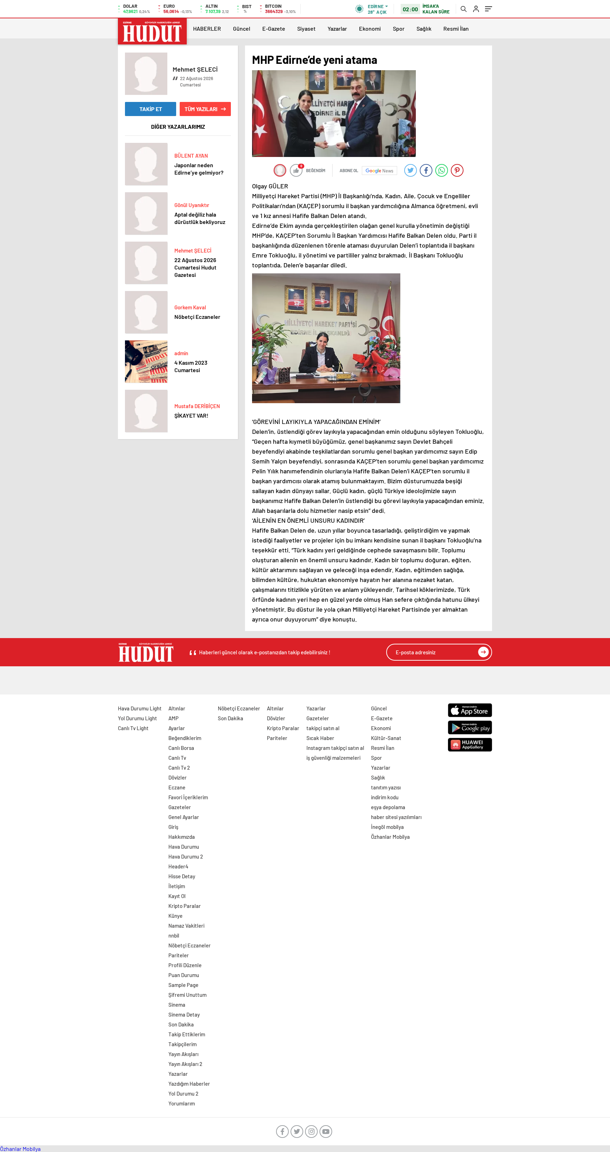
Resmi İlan (456, 28)
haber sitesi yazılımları (396, 817)
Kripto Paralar (184, 906)
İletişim (176, 886)
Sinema (176, 1004)
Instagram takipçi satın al (335, 748)
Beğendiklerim (184, 738)
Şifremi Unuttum (187, 995)
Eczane (176, 787)
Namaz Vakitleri (186, 925)
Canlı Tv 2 (179, 767)
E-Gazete (273, 28)
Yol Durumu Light (137, 718)
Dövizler (177, 777)
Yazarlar (337, 28)
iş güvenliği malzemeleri (333, 757)
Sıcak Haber (320, 738)
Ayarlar (176, 728)
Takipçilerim (182, 1044)
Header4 (178, 866)
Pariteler (178, 955)
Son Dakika (181, 1024)
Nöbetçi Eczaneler (189, 945)
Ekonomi (370, 28)
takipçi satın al (323, 728)
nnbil (173, 935)
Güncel (241, 28)
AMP (173, 718)
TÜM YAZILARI (201, 109)
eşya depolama (388, 807)
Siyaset (306, 28)
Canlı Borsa (181, 748)
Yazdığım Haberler (189, 1083)
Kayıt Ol (177, 896)
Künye (175, 915)
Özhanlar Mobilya (390, 836)
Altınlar (176, 708)
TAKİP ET (150, 108)
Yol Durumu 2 (183, 1093)
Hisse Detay (181, 876)
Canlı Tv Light (133, 728)
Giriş (173, 827)
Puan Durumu (183, 975)
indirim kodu (385, 797)
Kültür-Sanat (386, 738)
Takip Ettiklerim (186, 1034)
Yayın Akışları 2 (185, 1064)
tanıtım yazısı (386, 787)
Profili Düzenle (185, 965)
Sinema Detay (184, 1014)
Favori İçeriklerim (188, 797)
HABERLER (207, 28)
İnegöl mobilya (387, 827)
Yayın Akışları (183, 1054)
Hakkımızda (181, 836)
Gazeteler (179, 807)
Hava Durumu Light (140, 708)
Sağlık (424, 28)
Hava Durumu (183, 846)
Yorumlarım (181, 1103)
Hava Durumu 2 (185, 856)
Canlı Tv (177, 757)
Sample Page (183, 985)
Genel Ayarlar (183, 817)
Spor (399, 28)
